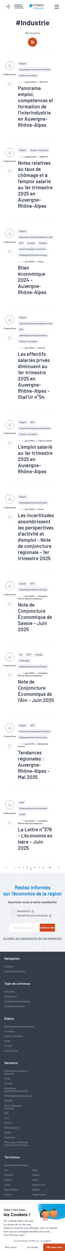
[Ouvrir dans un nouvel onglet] (9, 83)
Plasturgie (24, 660)
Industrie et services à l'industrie (34, 69)
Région (22, 63)
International (10, 1050)
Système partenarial (14, 971)
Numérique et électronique (18, 1095)
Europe (8, 1045)
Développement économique (33, 255)
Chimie (7, 1122)
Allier (35, 1170)
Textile (7, 1132)
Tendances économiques (17, 1001)
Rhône (35, 1189)
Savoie (22, 583)
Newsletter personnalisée (32, 915)
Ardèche (8, 1175)
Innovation (9, 1031)
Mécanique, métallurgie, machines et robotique (16, 1143)
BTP (21, 243)
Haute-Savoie (39, 1194)
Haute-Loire (38, 1184)
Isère (21, 802)
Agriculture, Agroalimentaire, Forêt (35, 237)
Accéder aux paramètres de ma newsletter (32, 938)
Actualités (9, 991)
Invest (22, 814)
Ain (21, 654)
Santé (7, 1078)
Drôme (7, 1179)
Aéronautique (11, 1127)
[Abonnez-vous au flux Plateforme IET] (32, 42)
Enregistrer (47, 927)
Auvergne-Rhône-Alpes (16, 1165)
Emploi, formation (28, 75)
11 (39, 867)
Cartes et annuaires (14, 1006)
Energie (31, 243)
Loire (7, 1184)
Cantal (35, 1175)
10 (35, 867)
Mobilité (43, 243)
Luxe (6, 1118)
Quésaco (9, 966)
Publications (10, 996)
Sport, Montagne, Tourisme (32, 249)
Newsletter (24, 911)
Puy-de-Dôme (11, 1189)
